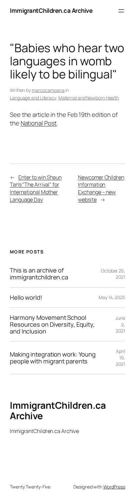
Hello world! (26, 297)
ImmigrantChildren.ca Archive (51, 10)
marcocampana (48, 90)
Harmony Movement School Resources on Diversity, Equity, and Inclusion (52, 324)
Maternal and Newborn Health (88, 98)
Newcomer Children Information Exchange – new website (101, 188)
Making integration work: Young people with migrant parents (53, 357)
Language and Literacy (33, 98)
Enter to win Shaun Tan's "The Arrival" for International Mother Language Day (36, 188)
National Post (39, 123)
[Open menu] (121, 11)
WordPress (114, 487)
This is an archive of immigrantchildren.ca (39, 273)
